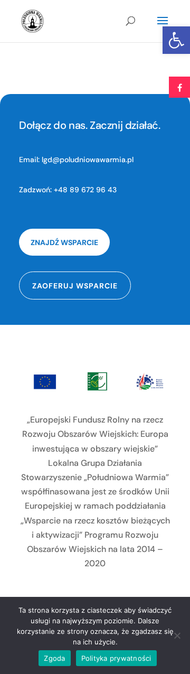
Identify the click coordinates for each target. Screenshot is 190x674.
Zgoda (54, 658)
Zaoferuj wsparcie (75, 286)
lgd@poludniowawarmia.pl (88, 159)
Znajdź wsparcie (64, 242)
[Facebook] (179, 87)
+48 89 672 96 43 (85, 189)
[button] (176, 40)
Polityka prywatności (116, 658)
